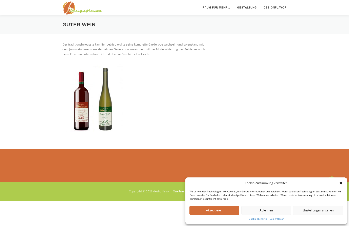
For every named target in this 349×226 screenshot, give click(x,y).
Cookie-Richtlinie (258, 219)
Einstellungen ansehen (318, 210)
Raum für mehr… (216, 7)
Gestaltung (247, 7)
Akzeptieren (214, 210)
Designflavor (276, 219)
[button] (341, 183)
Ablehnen (266, 210)
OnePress (179, 191)
